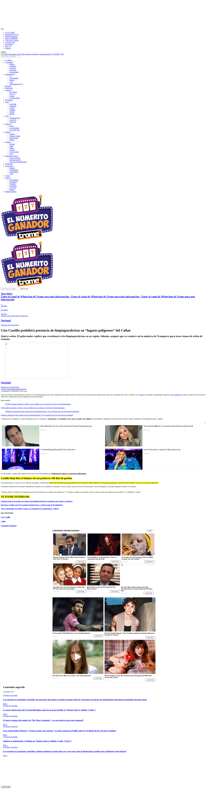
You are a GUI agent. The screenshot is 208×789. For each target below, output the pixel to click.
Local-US (13, 120)
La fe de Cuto (10, 42)
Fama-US (13, 122)
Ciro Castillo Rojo (176, 395)
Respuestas (9, 100)
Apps (11, 174)
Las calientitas (14, 128)
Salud (11, 146)
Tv (10, 76)
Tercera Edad (14, 152)
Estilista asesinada (11, 36)
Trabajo (12, 150)
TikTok (12, 112)
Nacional (13, 68)
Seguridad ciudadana (9, 526)
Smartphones (14, 172)
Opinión (8, 90)
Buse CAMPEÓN (11, 38)
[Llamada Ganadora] (27, 240)
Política (12, 64)
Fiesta (12, 126)
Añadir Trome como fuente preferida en (14, 316)
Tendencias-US (15, 118)
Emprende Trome (11, 156)
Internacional (14, 72)
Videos (7, 178)
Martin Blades (21, 389)
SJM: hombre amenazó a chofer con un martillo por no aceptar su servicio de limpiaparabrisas (33, 408)
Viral (7, 102)
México (12, 140)
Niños (12, 148)
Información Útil (15, 160)
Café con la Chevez (12, 40)
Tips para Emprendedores (18, 162)
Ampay (12, 96)
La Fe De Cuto (15, 130)
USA (7, 116)
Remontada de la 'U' (12, 35)
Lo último (8, 60)
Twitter (12, 108)
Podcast (8, 48)
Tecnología (9, 166)
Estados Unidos (15, 136)
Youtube (12, 110)
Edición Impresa (10, 192)
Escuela (12, 144)
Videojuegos (14, 170)
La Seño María (15, 98)
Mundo (7, 132)
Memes (12, 114)
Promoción (9, 164)
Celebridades (14, 78)
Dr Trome (13, 188)
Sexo (11, 154)
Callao (141, 395)
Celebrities (13, 186)
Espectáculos (9, 74)
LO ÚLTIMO (10, 33)
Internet (12, 168)
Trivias (7, 176)
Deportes (8, 86)
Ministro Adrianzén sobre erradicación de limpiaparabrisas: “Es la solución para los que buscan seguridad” (37, 415)
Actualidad (9, 62)
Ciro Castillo (5, 517)
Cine (11, 82)
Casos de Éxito (15, 158)
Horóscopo (9, 88)
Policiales (13, 66)
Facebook (13, 104)
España (12, 134)
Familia (7, 142)
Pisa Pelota (9, 44)
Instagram (13, 106)
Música (12, 80)
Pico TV (8, 46)
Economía (13, 70)
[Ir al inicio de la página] (6, 787)
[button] (24, 289)
